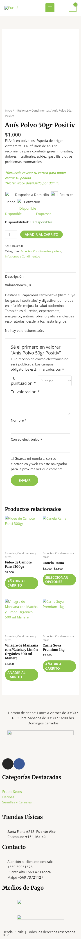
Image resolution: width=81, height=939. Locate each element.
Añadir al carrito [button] (16, 583)
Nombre (18, 420)
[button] (61, 7)
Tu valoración (25, 391)
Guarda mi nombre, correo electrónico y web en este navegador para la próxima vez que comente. (39, 463)
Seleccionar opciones (56, 579)
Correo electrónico (26, 439)
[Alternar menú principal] (49, 7)
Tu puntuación (23, 381)
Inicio (8, 110)
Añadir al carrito (41, 234)
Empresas (43, 213)
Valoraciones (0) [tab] (18, 285)
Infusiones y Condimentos (32, 110)
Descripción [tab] (14, 276)
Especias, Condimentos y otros (40, 251)
